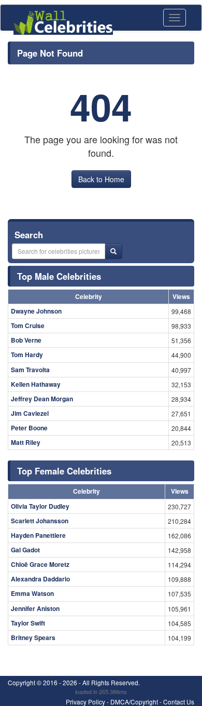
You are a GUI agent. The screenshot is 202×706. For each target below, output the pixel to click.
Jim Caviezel (30, 413)
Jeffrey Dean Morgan (42, 398)
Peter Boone (29, 427)
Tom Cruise (28, 325)
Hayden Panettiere (38, 535)
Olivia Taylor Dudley (40, 506)
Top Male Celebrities (59, 276)
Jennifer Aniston (35, 608)
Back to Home (101, 179)
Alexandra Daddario (40, 578)
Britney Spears (33, 637)
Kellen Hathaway (36, 384)
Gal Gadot (25, 549)
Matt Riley (25, 442)
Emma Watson (32, 593)
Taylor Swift (28, 623)
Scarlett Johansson (39, 520)
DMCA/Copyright (134, 701)
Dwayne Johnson (36, 311)
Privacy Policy (85, 701)
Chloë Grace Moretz (40, 564)
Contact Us (178, 701)
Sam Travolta (30, 369)
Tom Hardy (27, 354)
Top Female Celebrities (64, 471)
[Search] (113, 251)
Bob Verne (26, 340)
